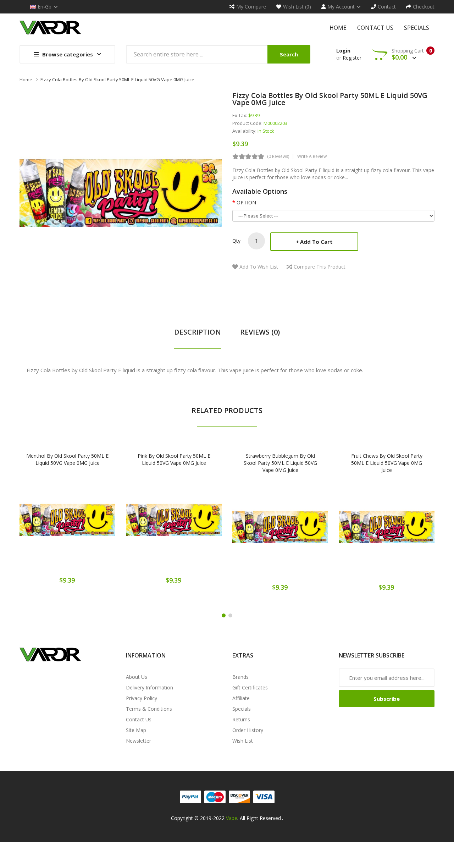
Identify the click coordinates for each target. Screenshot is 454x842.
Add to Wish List (258, 266)
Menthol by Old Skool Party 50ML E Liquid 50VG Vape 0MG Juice (67, 459)
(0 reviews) (278, 156)
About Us (136, 676)
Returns (241, 719)
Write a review (312, 156)
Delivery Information (149, 687)
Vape (231, 818)
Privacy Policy (141, 698)
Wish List (242, 740)
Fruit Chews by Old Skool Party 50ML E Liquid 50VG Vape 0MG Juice (386, 462)
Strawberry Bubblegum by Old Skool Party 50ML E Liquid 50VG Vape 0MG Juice (280, 462)
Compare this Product (319, 266)
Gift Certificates (250, 687)
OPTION (246, 202)
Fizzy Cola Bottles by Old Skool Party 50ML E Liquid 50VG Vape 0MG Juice (117, 79)
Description (197, 332)
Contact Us (138, 719)
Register (352, 57)
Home (26, 79)
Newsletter (138, 740)
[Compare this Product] (92, 524)
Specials (241, 708)
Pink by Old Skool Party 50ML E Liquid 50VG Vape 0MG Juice (174, 459)
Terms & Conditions (149, 708)
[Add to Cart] (42, 524)
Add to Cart (316, 241)
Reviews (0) (260, 332)
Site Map (136, 730)
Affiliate (241, 698)
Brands (240, 676)
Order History (247, 730)
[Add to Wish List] (67, 524)
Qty (236, 240)
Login (343, 50)
